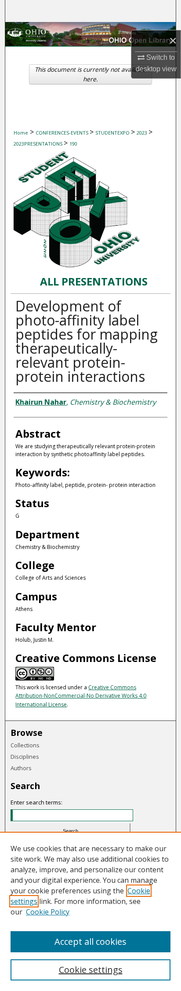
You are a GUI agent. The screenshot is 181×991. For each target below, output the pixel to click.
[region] (90, 911)
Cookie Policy (47, 912)
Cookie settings (91, 970)
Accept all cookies (90, 941)
